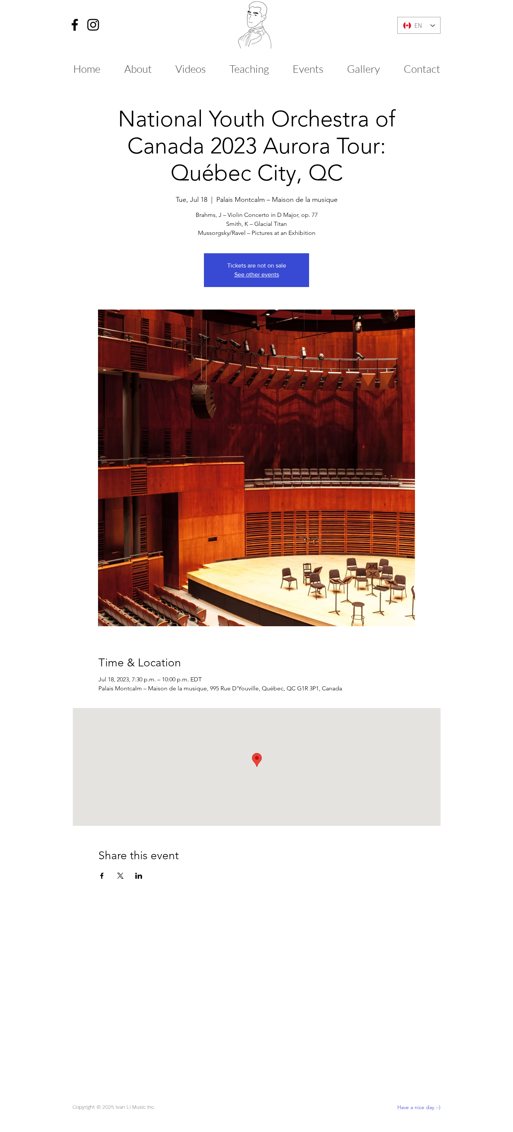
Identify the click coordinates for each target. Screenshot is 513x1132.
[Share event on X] (120, 876)
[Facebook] (75, 25)
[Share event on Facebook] (102, 876)
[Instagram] (93, 25)
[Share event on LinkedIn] (138, 876)
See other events (256, 274)
